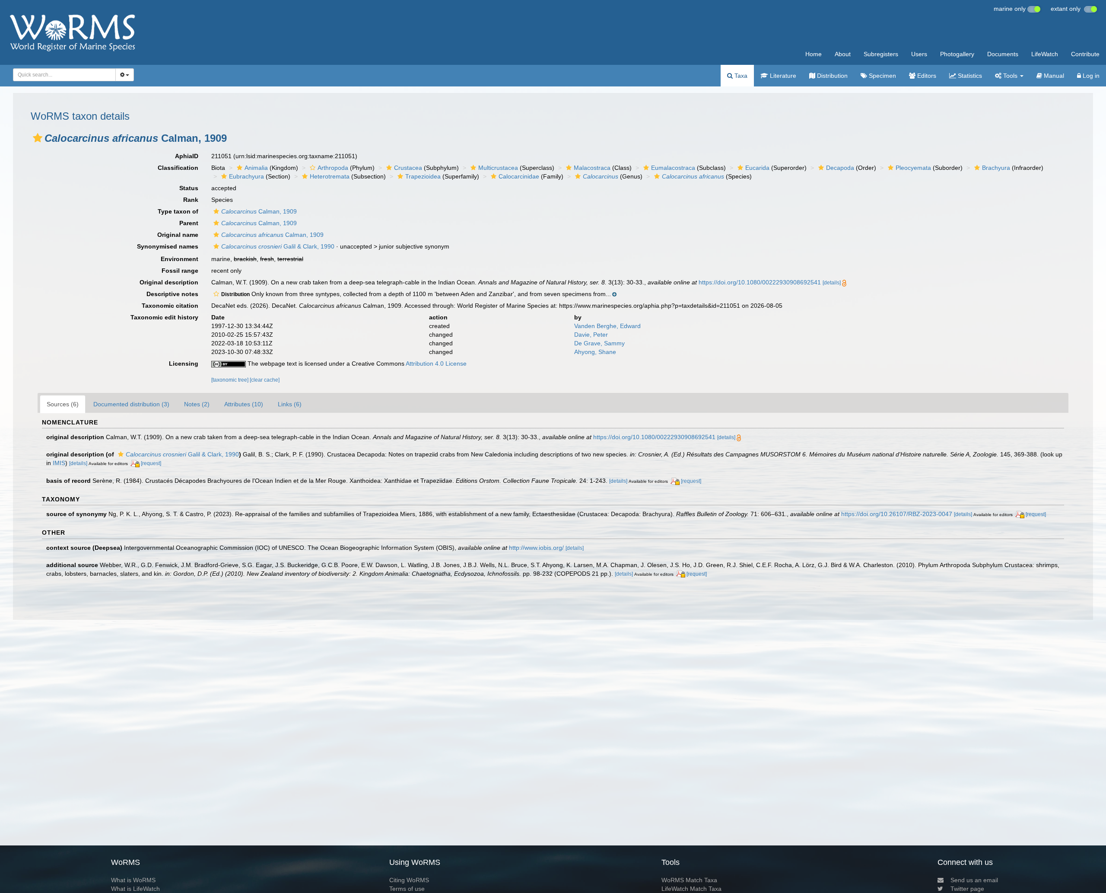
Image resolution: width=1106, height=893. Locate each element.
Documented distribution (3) (131, 404)
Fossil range (180, 270)
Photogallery (957, 54)
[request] (151, 463)
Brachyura (996, 167)
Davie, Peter (591, 334)
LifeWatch (1044, 54)
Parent (188, 223)
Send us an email (974, 880)
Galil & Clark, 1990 (277, 246)
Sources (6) (63, 404)
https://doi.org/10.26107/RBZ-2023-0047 (896, 513)
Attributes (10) (243, 404)
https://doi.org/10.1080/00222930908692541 (760, 282)
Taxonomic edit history (164, 317)
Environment (179, 258)
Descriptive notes (172, 293)
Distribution (831, 75)
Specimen (881, 75)
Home (813, 54)
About (843, 54)
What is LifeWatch (135, 888)
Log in (1090, 75)
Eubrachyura (246, 176)
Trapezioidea (423, 176)
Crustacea (408, 167)
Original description (169, 282)
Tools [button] (1010, 75)
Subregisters (881, 54)
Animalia (256, 167)
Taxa (740, 75)
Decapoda (840, 167)
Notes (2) (197, 404)
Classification (178, 167)
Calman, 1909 (259, 211)
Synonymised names (167, 246)
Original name (177, 234)
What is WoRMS (133, 880)
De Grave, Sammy (599, 343)
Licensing (183, 363)
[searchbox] (61, 75)
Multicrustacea (498, 167)
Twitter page (967, 888)
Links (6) (290, 404)
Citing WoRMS (409, 880)
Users (919, 54)
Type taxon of (178, 211)
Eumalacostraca (673, 167)
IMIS (59, 462)
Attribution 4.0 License (436, 363)
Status (188, 188)
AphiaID (186, 156)
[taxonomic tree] (230, 380)
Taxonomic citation (170, 305)
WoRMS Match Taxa (689, 880)
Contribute (1085, 54)
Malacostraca (592, 167)
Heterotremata (330, 176)
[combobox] (64, 74)
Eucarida (757, 167)
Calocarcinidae (519, 176)
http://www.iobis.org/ (536, 547)
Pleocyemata (913, 167)
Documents (1002, 54)
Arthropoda (333, 167)
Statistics (969, 75)
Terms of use (407, 888)
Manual (1053, 75)
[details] (832, 283)
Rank (190, 199)
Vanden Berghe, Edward (607, 325)
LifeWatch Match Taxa (691, 888)
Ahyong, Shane (595, 351)
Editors (925, 75)
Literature (782, 75)
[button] (37, 138)
